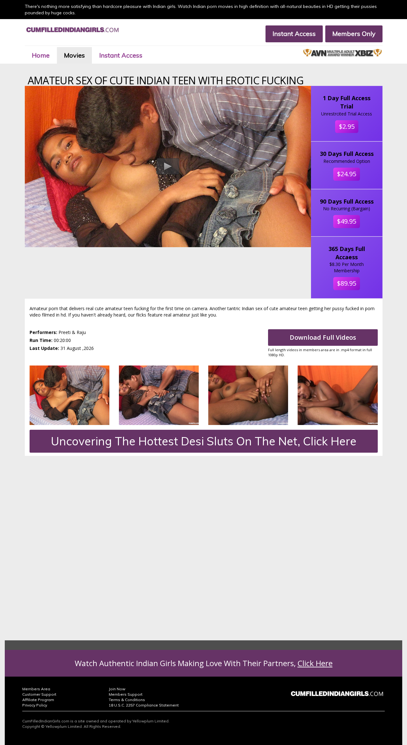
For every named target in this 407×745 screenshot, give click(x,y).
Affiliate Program (38, 699)
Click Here (315, 663)
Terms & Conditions (127, 699)
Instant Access (294, 34)
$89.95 (346, 283)
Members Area (36, 688)
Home (41, 55)
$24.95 (346, 174)
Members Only (354, 34)
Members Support (125, 694)
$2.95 (347, 126)
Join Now (117, 688)
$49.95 (346, 221)
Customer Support (39, 694)
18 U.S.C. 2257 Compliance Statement (144, 705)
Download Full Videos (323, 337)
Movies (74, 55)
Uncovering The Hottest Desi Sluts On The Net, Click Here (203, 441)
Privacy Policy (34, 705)
